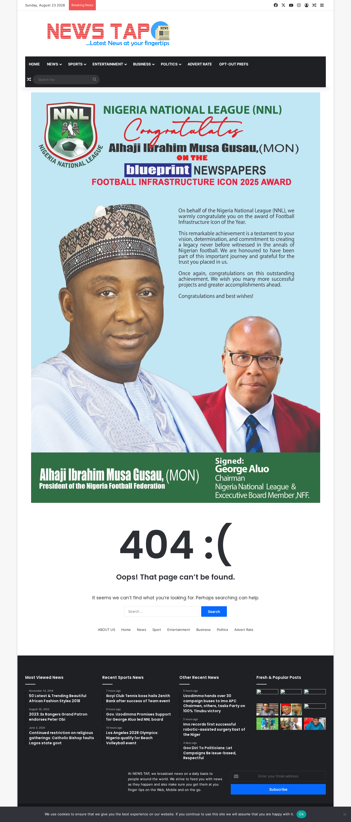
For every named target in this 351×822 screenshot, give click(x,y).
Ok (301, 814)
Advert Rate (200, 64)
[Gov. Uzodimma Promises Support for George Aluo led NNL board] (291, 709)
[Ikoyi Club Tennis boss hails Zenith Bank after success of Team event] (267, 709)
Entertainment (108, 64)
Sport (156, 630)
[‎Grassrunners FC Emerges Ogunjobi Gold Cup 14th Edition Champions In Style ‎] (267, 724)
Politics (169, 64)
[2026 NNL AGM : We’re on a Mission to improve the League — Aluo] (291, 724)
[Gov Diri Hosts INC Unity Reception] (315, 724)
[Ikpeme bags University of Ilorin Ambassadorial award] (291, 695)
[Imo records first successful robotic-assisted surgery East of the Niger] (315, 695)
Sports (75, 64)
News (52, 64)
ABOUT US (106, 630)
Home (34, 64)
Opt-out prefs (233, 64)
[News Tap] (102, 33)
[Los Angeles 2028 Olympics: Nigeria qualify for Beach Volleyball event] (315, 709)
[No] (344, 814)
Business (142, 64)
